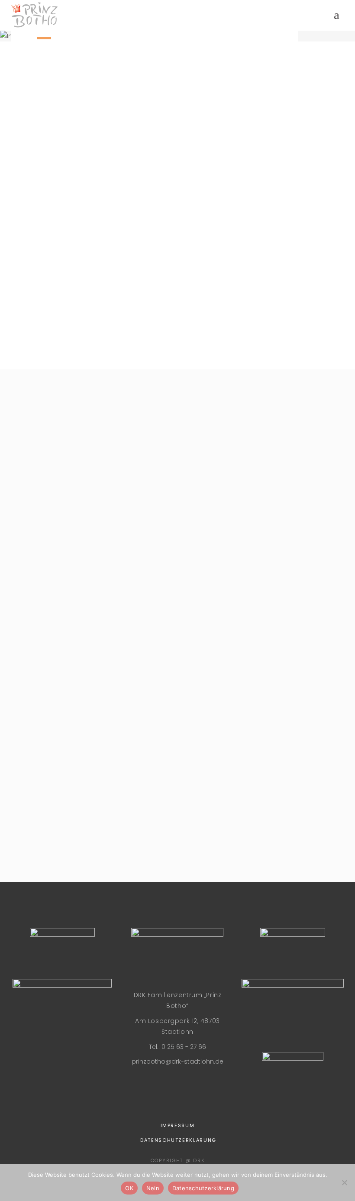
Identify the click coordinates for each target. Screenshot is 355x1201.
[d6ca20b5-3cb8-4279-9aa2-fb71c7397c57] (59, 642)
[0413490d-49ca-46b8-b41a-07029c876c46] (177, 807)
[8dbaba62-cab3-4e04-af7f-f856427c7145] (59, 478)
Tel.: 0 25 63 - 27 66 (177, 1046)
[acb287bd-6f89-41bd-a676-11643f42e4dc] (177, 560)
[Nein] (344, 1182)
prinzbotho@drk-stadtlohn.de (177, 1061)
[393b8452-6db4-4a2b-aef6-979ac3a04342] (177, 724)
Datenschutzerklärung (178, 1140)
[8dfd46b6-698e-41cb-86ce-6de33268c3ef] (177, 642)
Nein (152, 1188)
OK (129, 1188)
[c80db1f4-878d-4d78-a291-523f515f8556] (59, 807)
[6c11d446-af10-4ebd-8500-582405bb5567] (59, 724)
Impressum (178, 1125)
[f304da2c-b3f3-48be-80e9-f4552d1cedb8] (59, 560)
